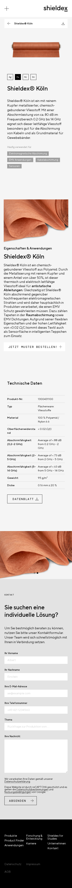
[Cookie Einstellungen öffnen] (7, 883)
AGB (7, 871)
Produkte (10, 835)
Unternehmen (56, 843)
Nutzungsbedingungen (17, 792)
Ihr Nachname (12, 669)
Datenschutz (12, 864)
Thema (8, 719)
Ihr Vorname (11, 653)
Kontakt (52, 848)
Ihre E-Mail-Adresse (15, 686)
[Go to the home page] (56, 8)
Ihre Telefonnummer (15, 703)
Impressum (33, 864)
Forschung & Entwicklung (34, 837)
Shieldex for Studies (55, 837)
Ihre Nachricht (12, 736)
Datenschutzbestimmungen (32, 789)
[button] (34, 573)
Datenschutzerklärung (17, 781)
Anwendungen (14, 845)
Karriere (31, 843)
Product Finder (14, 840)
